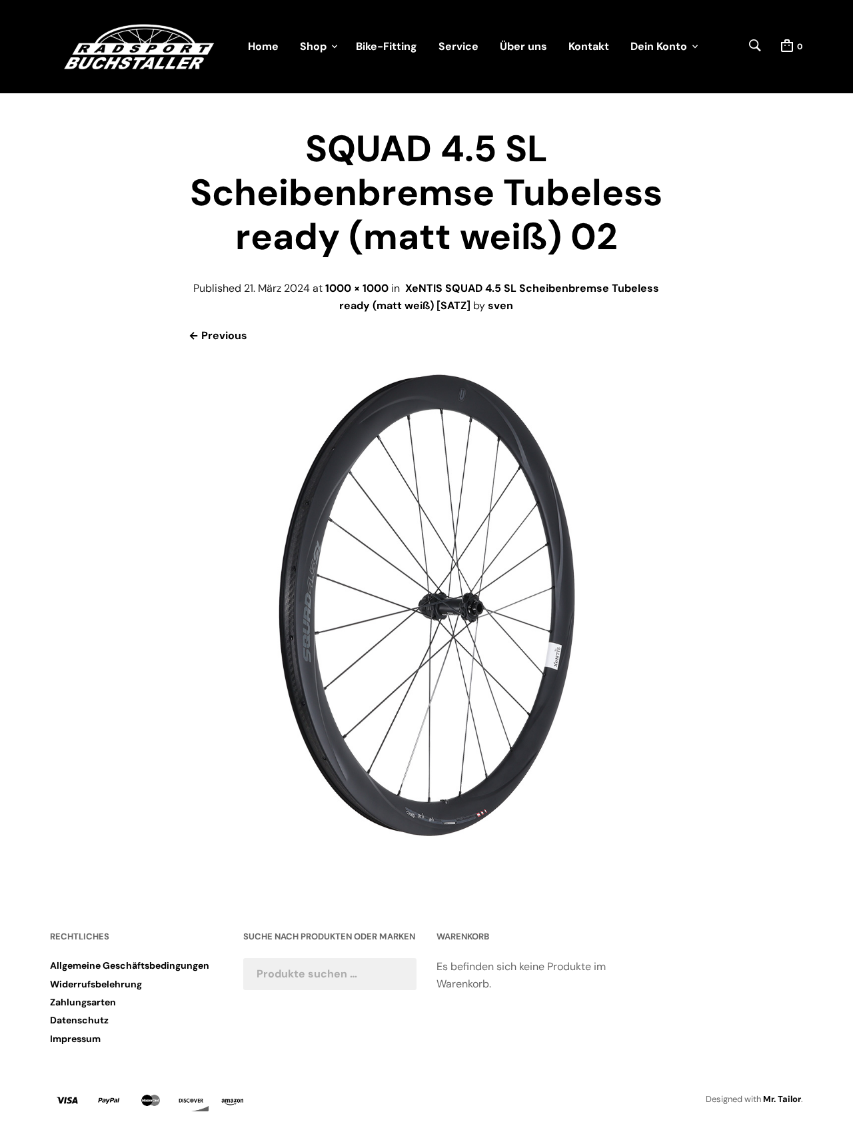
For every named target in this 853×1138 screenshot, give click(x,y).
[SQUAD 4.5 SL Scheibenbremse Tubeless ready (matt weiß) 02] (426, 849)
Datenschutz (79, 1020)
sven (500, 305)
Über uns (523, 46)
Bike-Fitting (386, 46)
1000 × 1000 (357, 288)
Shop (313, 46)
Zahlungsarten (83, 1002)
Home (263, 46)
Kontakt (588, 46)
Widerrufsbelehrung (96, 984)
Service (458, 46)
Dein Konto (658, 46)
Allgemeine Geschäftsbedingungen (129, 965)
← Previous (218, 335)
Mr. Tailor (782, 1099)
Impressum (75, 1039)
